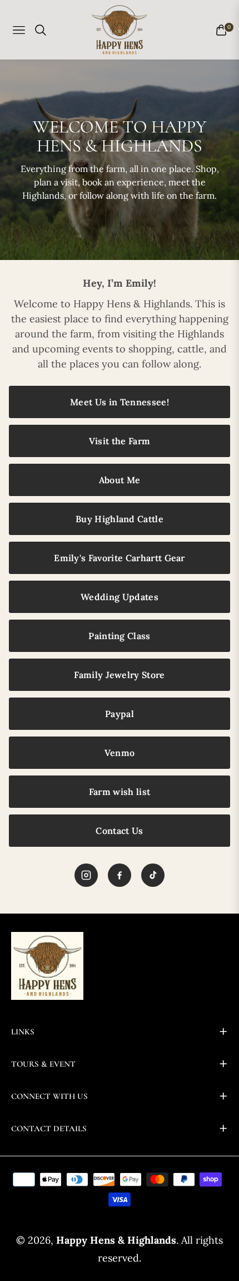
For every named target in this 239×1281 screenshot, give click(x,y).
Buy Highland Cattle (119, 518)
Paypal (119, 713)
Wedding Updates (119, 596)
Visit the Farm (119, 440)
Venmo (119, 752)
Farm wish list (119, 791)
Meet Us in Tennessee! (119, 402)
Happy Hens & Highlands (116, 1240)
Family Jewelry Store (119, 674)
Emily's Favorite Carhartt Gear (119, 557)
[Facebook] (119, 875)
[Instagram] (86, 875)
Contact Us (119, 830)
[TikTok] (153, 875)
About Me (120, 479)
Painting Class (119, 635)
